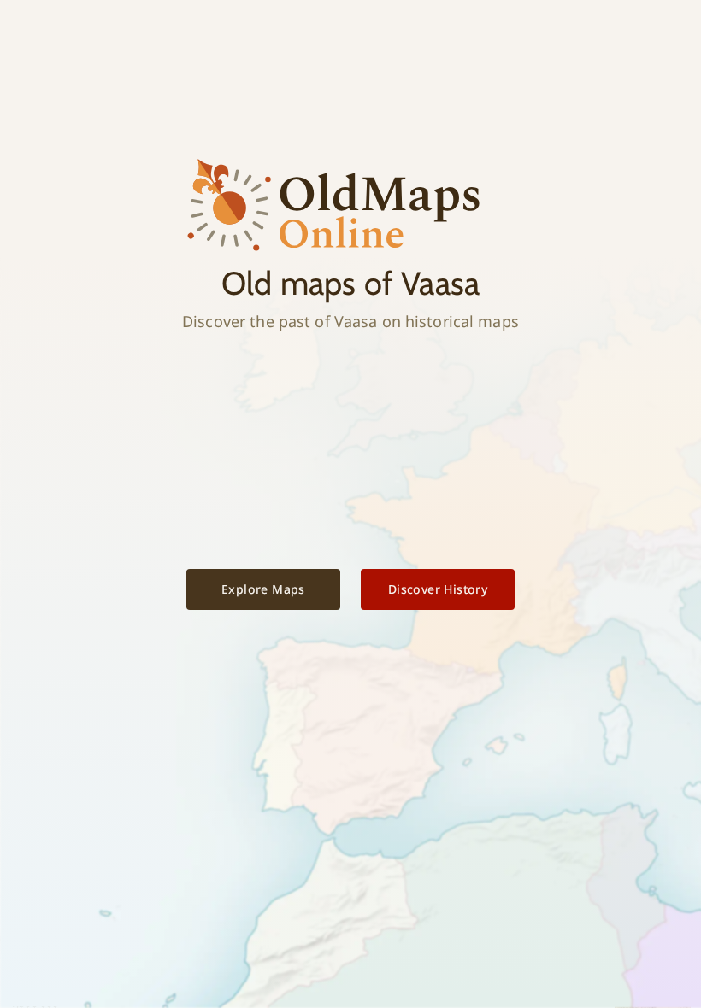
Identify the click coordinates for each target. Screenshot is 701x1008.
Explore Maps (263, 589)
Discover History (437, 589)
